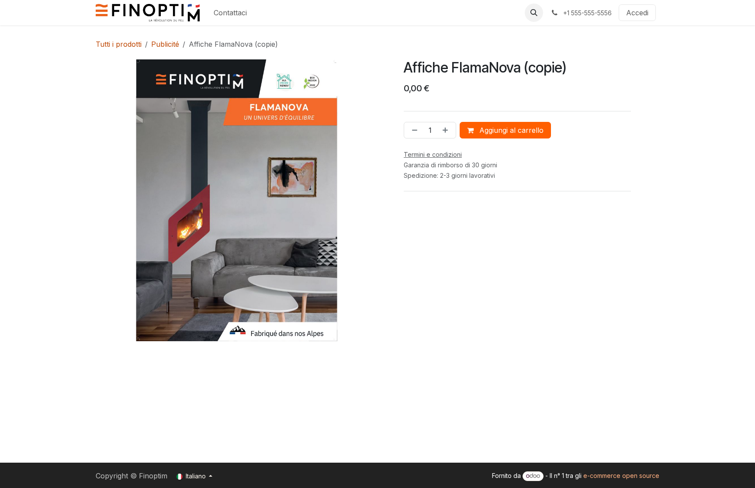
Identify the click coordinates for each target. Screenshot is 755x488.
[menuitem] (230, 12)
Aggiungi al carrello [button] (510, 130)
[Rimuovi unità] (413, 130)
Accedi (637, 12)
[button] (534, 12)
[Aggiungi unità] (447, 130)
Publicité (165, 44)
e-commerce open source (621, 475)
